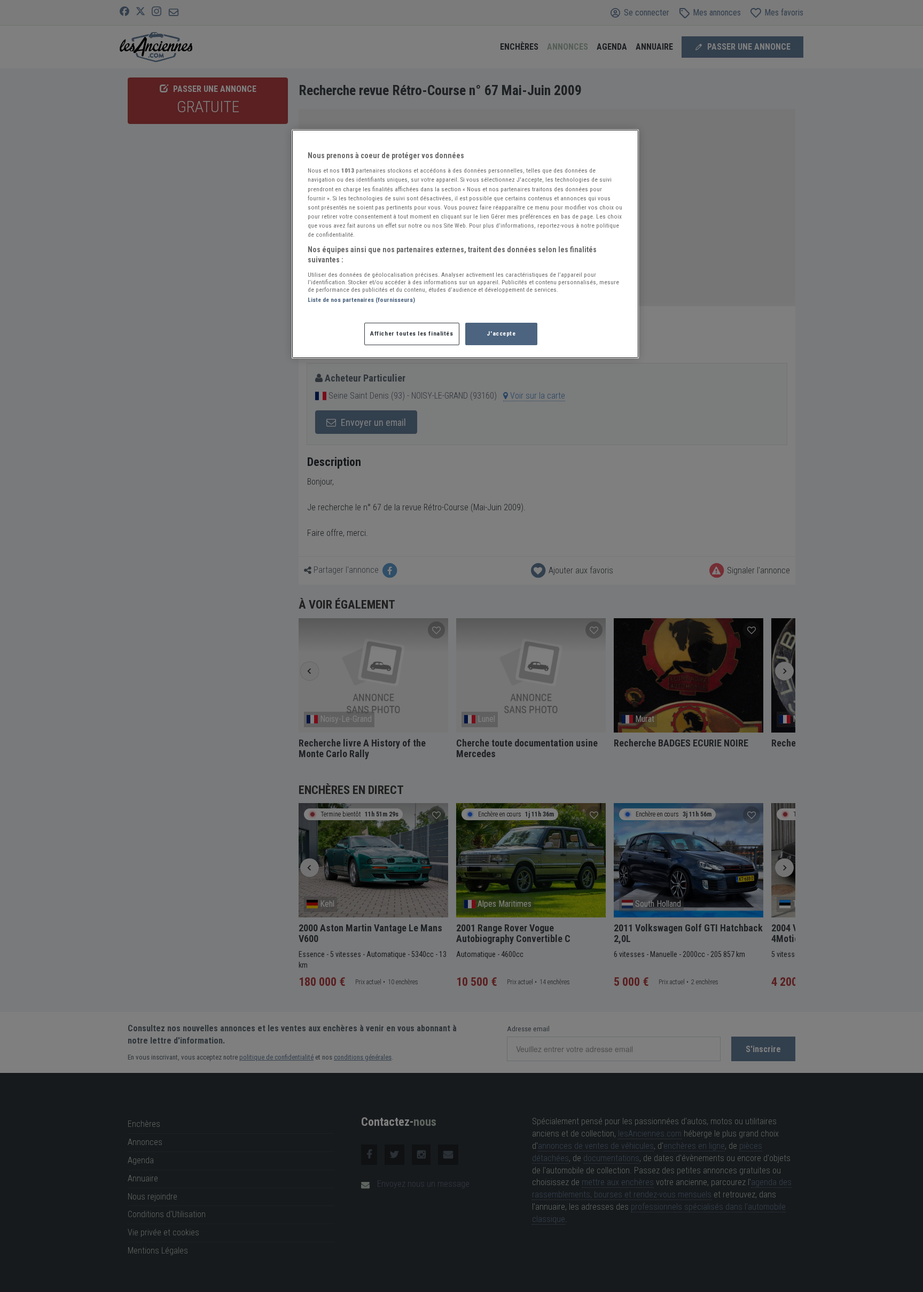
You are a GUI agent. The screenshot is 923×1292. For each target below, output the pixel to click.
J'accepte (501, 333)
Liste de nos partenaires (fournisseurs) (361, 299)
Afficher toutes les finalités (411, 333)
